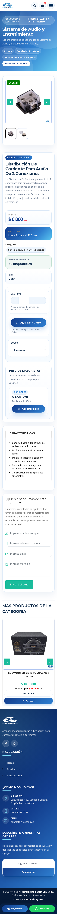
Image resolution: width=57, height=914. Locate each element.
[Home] (9, 5)
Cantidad (16, 293)
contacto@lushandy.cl (22, 821)
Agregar (30, 700)
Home (9, 51)
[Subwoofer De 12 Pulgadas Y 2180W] (28, 644)
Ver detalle (28, 693)
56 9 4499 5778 (19, 812)
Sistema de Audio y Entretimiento (19, 57)
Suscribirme (28, 872)
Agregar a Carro (30, 322)
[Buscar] (34, 5)
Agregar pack (30, 408)
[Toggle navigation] (51, 5)
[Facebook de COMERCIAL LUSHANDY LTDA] (5, 743)
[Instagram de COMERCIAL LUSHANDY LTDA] (14, 743)
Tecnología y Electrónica (27, 51)
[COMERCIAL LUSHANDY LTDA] (13, 720)
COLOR (14, 343)
